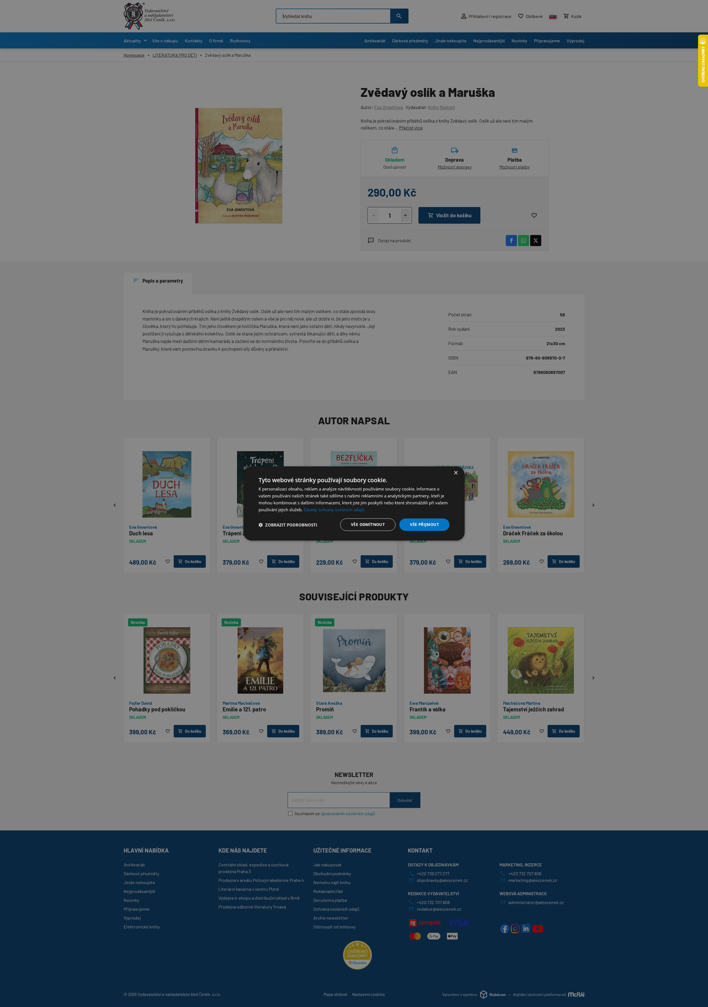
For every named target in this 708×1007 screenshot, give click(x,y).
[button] (288, 525)
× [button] (456, 473)
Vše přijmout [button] (424, 524)
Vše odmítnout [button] (368, 524)
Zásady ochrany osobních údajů (334, 509)
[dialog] (354, 503)
